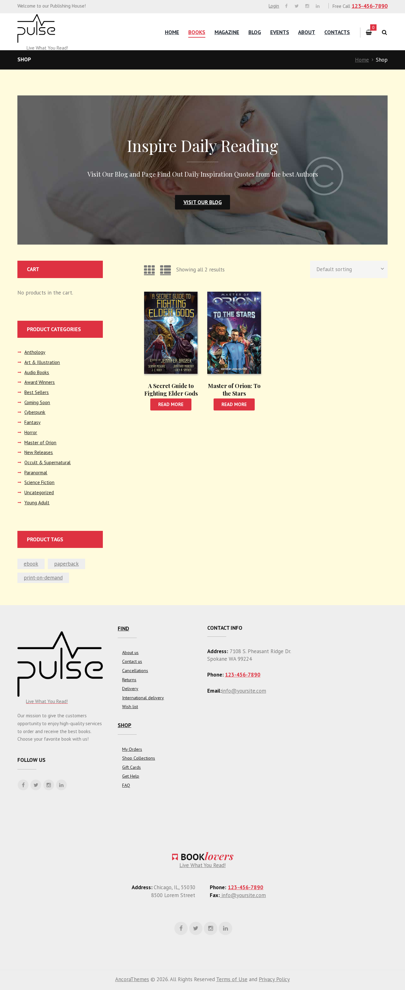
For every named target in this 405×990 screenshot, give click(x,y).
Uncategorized (39, 492)
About (306, 32)
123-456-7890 (370, 5)
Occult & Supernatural (47, 462)
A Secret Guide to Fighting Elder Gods (171, 389)
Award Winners (39, 382)
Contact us (132, 661)
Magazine (227, 32)
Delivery (130, 688)
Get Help (130, 776)
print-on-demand (43, 577)
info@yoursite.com (244, 690)
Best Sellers (36, 392)
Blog (254, 32)
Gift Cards (131, 767)
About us (130, 652)
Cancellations (135, 670)
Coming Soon (37, 402)
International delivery (143, 698)
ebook (31, 563)
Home (172, 32)
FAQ (126, 785)
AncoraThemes (132, 979)
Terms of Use (231, 979)
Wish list (130, 706)
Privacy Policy (274, 979)
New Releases (38, 452)
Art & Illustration (42, 362)
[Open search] (384, 32)
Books (196, 32)
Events (279, 32)
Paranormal (35, 473)
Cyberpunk (34, 412)
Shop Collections (138, 758)
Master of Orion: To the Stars (234, 389)
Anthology (34, 352)
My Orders (132, 749)
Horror (30, 432)
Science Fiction (39, 482)
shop (124, 725)
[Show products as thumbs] (149, 269)
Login (274, 6)
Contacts (337, 32)
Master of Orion (40, 443)
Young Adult (36, 503)
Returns (129, 680)
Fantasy (32, 422)
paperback (66, 563)
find (123, 628)
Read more (171, 404)
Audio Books (36, 372)
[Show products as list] (165, 269)
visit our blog (203, 202)
